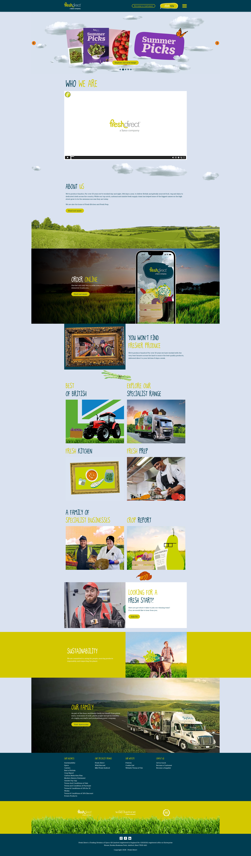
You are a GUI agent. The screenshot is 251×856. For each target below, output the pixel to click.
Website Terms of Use (134, 768)
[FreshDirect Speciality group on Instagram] (121, 838)
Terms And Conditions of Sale (76, 783)
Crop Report (69, 773)
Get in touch (161, 763)
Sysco (66, 765)
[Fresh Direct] (84, 812)
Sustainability (69, 763)
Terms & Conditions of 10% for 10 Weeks (77, 789)
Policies (129, 763)
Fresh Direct (100, 763)
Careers (67, 768)
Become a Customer (164, 765)
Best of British (69, 770)
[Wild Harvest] (125, 812)
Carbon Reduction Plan (73, 775)
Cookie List (130, 765)
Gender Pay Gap (70, 781)
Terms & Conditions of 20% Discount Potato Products (78, 794)
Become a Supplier (163, 768)
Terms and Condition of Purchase (77, 786)
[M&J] (166, 812)
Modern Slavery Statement (74, 778)
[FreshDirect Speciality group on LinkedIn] (129, 838)
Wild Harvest (100, 765)
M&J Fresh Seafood (102, 768)
